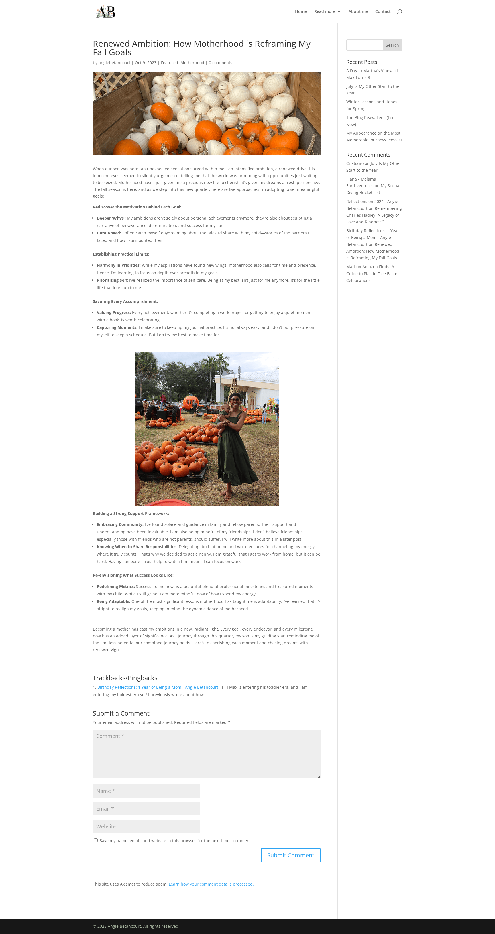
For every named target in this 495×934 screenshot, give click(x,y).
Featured (169, 62)
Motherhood (192, 62)
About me (358, 11)
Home (301, 11)
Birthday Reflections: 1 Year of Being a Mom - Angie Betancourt (157, 687)
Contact (383, 11)
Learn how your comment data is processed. (211, 884)
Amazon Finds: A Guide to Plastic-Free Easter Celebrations (372, 273)
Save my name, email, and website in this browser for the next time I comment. (176, 840)
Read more (324, 11)
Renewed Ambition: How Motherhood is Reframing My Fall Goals (372, 251)
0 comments (220, 62)
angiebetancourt (114, 62)
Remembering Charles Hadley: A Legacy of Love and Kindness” (374, 215)
